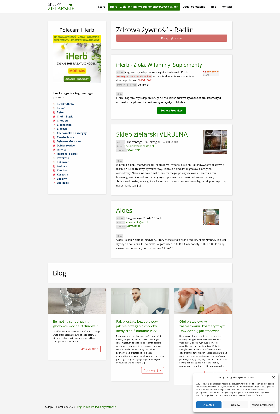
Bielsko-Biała (65, 104)
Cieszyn (62, 129)
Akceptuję (209, 404)
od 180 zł (143, 84)
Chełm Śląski (65, 116)
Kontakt (227, 6)
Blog (213, 6)
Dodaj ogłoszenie (194, 6)
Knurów (62, 170)
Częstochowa (65, 137)
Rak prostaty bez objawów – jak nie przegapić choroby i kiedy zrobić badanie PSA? (138, 326)
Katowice (63, 162)
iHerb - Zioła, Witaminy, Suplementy (159, 64)
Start (101, 6)
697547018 (133, 226)
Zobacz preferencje (262, 404)
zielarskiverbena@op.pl (139, 146)
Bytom (61, 112)
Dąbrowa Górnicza (69, 141)
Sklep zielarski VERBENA (152, 134)
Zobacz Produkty (171, 110)
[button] (273, 377)
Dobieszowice (66, 145)
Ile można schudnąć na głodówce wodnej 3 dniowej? (75, 323)
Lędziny (62, 179)
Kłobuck (62, 166)
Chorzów (62, 120)
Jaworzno (63, 158)
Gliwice (61, 149)
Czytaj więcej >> (89, 348)
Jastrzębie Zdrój (67, 154)
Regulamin (83, 407)
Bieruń (61, 108)
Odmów (235, 404)
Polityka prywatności (103, 407)
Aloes (124, 210)
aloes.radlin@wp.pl (136, 222)
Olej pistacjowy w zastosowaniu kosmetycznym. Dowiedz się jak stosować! (203, 326)
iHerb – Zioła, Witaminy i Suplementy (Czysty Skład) (144, 6)
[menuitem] (102, 7)
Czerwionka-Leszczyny (72, 133)
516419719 (133, 150)
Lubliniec (63, 183)
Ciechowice (64, 125)
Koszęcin (62, 174)
